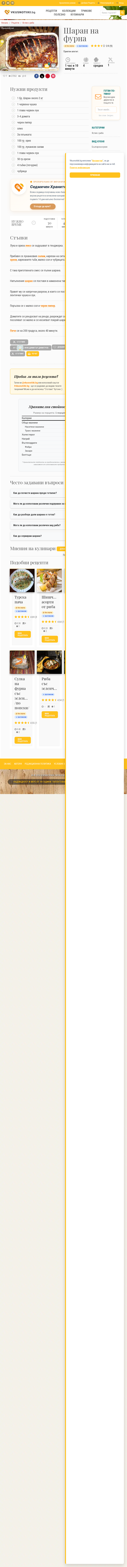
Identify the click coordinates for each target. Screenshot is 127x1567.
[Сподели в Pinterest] (47, 76)
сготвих (20, 342)
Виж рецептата (23, 634)
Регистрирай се (107, 3)
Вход (121, 3)
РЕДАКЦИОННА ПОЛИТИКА (38, 763)
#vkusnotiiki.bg (21, 386)
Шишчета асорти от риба (50, 601)
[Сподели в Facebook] (36, 76)
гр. (23, 140)
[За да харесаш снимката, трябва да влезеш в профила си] (53, 65)
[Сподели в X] (42, 76)
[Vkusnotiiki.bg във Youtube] (8, 3)
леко (28, 245)
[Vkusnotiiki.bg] (12, 3)
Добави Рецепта (88, 3)
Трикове (86, 10)
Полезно (59, 14)
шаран (29, 281)
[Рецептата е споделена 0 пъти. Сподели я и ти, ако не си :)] (19, 76)
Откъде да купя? (42, 206)
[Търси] (122, 12)
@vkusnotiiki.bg (30, 382)
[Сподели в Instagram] (53, 76)
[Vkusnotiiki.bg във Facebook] (3, 3)
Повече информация (80, 167)
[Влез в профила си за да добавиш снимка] (40, 65)
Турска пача (20, 599)
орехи (13, 259)
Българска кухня (99, 147)
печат (34, 354)
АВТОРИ (18, 763)
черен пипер (47, 305)
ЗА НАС (7, 763)
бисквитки (97, 160)
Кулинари (77, 14)
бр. (21, 98)
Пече (13, 330)
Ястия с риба (97, 133)
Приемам (95, 175)
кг (42, 98)
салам (41, 256)
